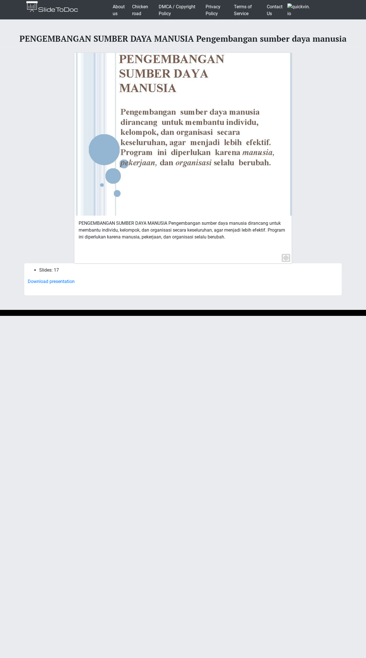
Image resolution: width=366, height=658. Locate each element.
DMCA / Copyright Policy (177, 10)
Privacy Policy (213, 10)
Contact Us (275, 10)
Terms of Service (243, 10)
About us (119, 10)
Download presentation (51, 281)
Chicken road (140, 10)
